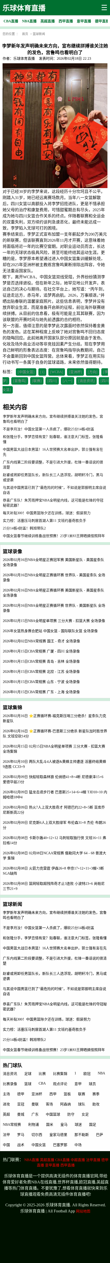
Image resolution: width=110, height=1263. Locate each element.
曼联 (35, 1104)
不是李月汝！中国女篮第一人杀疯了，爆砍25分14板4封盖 (48, 928)
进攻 (6, 1104)
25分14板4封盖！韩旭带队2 (24, 1040)
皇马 (64, 1125)
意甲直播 (52, 1165)
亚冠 (20, 1104)
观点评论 (60, 1084)
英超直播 (47, 1160)
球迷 (78, 1125)
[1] (42, 372)
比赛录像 (10, 1084)
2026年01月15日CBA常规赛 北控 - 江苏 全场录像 (41, 672)
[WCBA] (56, 372)
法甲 (6, 1135)
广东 (35, 1114)
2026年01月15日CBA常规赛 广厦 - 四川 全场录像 (41, 651)
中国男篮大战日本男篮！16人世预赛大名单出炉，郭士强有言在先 (55, 948)
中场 (78, 1145)
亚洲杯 (36, 1094)
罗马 (20, 1135)
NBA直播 (31, 1160)
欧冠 (87, 1074)
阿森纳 (65, 1104)
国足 (92, 1125)
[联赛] (37, 381)
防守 (70, 1114)
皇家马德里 (58, 1135)
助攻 (96, 1104)
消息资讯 (10, 1074)
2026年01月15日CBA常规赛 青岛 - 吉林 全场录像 (41, 661)
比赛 (42, 1074)
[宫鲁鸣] (19, 381)
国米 (49, 1125)
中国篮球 (53, 1114)
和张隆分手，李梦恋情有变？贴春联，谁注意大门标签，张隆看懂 (55, 938)
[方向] (92, 372)
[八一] (67, 381)
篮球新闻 (39, 34)
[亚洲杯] (75, 372)
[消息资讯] (86, 381)
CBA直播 (62, 1160)
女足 (85, 1114)
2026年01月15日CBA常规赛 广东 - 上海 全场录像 (41, 692)
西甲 (53, 1094)
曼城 (20, 1114)
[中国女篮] (26, 372)
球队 (81, 1104)
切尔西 (36, 1135)
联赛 (81, 1094)
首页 (25, 34)
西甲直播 (67, 1165)
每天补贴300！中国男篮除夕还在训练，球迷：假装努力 (47, 1019)
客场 (49, 1104)
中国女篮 (38, 1145)
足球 (27, 1074)
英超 (6, 1114)
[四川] (52, 381)
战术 (20, 1145)
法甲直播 (93, 1160)
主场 (6, 1094)
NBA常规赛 (12, 1125)
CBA (42, 1083)
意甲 (78, 1084)
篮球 (27, 1084)
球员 (92, 1084)
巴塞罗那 (60, 1145)
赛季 (96, 1094)
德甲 (20, 1094)
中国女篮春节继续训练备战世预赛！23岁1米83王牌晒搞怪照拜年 (54, 1050)
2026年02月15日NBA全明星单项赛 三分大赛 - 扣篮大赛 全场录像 (54, 621)
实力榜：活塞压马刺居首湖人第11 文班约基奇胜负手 (44, 1029)
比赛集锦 (60, 1074)
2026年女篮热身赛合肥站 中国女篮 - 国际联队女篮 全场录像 (50, 631)
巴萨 (99, 1135)
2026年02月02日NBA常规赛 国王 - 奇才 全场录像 (41, 641)
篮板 (67, 1094)
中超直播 (78, 1160)
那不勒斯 (81, 1135)
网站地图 (83, 1211)
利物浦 (33, 1125)
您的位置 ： (11, 34)
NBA (101, 1073)
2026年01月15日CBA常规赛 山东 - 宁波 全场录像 (41, 682)
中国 (6, 1145)
